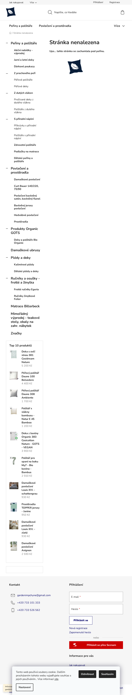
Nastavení (25, 687)
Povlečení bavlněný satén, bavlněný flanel (27, 197)
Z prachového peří (24, 73)
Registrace (114, 2)
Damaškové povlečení (27, 179)
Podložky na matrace (26, 151)
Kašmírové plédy (24, 264)
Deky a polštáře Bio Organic (25, 241)
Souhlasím (107, 674)
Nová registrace (78, 628)
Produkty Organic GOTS (24, 231)
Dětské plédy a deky (26, 271)
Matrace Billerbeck (25, 306)
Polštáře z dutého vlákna (24, 111)
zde (56, 679)
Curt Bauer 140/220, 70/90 (26, 187)
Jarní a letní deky (24, 60)
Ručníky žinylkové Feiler (24, 297)
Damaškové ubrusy (25, 250)
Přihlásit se (81, 620)
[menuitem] (21, 25)
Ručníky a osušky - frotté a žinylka (25, 280)
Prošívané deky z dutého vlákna (23, 101)
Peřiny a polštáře (24, 43)
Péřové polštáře (23, 80)
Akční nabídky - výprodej (23, 51)
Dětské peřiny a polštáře (23, 159)
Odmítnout (87, 674)
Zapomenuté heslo (80, 632)
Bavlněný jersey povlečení (23, 207)
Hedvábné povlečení (26, 215)
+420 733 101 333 (28, 602)
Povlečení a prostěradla (19, 170)
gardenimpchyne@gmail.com (34, 595)
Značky (16, 333)
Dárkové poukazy (24, 66)
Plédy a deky (21, 257)
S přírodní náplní (24, 119)
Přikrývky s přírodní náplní (25, 127)
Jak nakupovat (16, 2)
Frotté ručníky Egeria (26, 289)
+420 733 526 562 (28, 610)
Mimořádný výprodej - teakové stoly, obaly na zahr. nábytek (25, 319)
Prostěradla (21, 221)
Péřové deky (21, 86)
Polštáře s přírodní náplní (24, 137)
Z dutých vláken (23, 93)
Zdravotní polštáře (25, 145)
